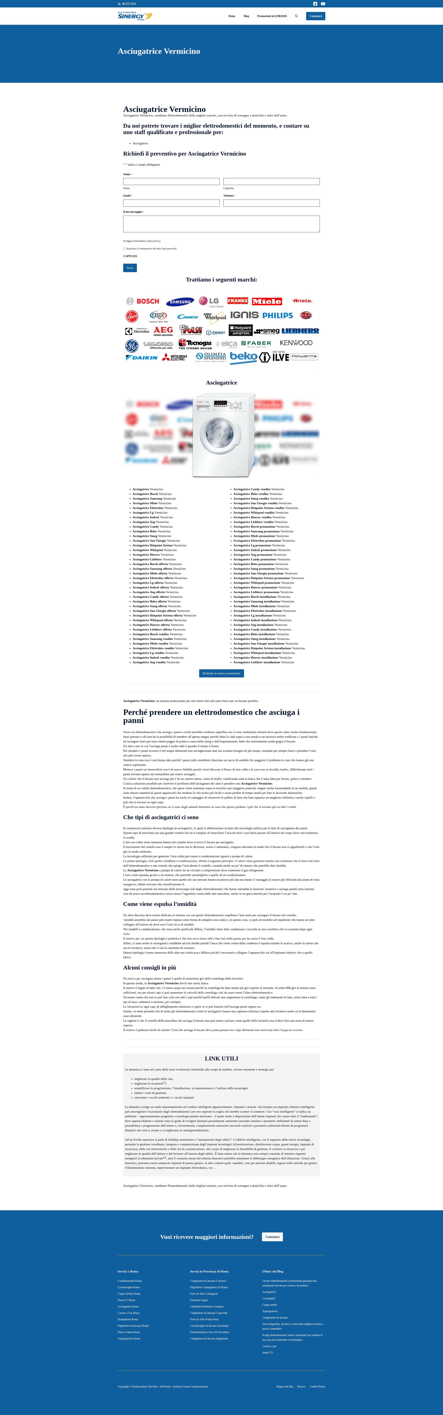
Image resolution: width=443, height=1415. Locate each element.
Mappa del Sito (285, 1386)
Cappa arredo (269, 1304)
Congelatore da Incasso (275, 1317)
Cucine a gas (269, 1346)
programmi (301, 1125)
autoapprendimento (195, 1130)
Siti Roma (165, 1386)
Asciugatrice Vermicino (138, 1185)
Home (231, 16)
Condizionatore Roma (130, 1280)
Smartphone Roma (128, 1319)
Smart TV (267, 1352)
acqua (276, 1144)
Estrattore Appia (199, 1300)
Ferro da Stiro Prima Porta (204, 1319)
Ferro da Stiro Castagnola (204, 1293)
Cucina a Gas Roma (129, 1312)
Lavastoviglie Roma (129, 1287)
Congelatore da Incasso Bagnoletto (209, 1338)
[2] (164, 1157)
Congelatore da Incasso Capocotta (208, 1312)
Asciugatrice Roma (128, 1306)
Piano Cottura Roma (129, 1332)
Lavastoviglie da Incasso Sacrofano (209, 1325)
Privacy (301, 1386)
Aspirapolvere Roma (129, 1338)
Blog (246, 16)
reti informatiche (156, 1149)
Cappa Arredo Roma (129, 1293)
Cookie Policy (317, 1386)
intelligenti (204, 1107)
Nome (126, 188)
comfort (277, 1149)
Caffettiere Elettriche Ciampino (207, 1306)
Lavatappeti (268, 1298)
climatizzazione (244, 1144)
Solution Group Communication (190, 1386)
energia (294, 1144)
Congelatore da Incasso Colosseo (208, 1280)
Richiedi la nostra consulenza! (222, 673)
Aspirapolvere (270, 1311)
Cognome (228, 188)
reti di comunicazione (190, 1149)
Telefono (229, 195)
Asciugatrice (140, 143)
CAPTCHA (130, 256)
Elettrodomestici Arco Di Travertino (209, 1332)
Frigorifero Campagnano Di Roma (209, 1287)
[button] (296, 16)
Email (127, 195)
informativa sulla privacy (147, 241)
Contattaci (316, 16)
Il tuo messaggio (133, 211)
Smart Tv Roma (126, 1300)
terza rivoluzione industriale (186, 1069)
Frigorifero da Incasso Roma (133, 1325)
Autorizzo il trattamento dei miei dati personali (151, 248)
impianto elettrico (289, 1107)
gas (283, 1144)
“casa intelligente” (283, 1111)
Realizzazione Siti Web (144, 1386)
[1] (164, 1082)
